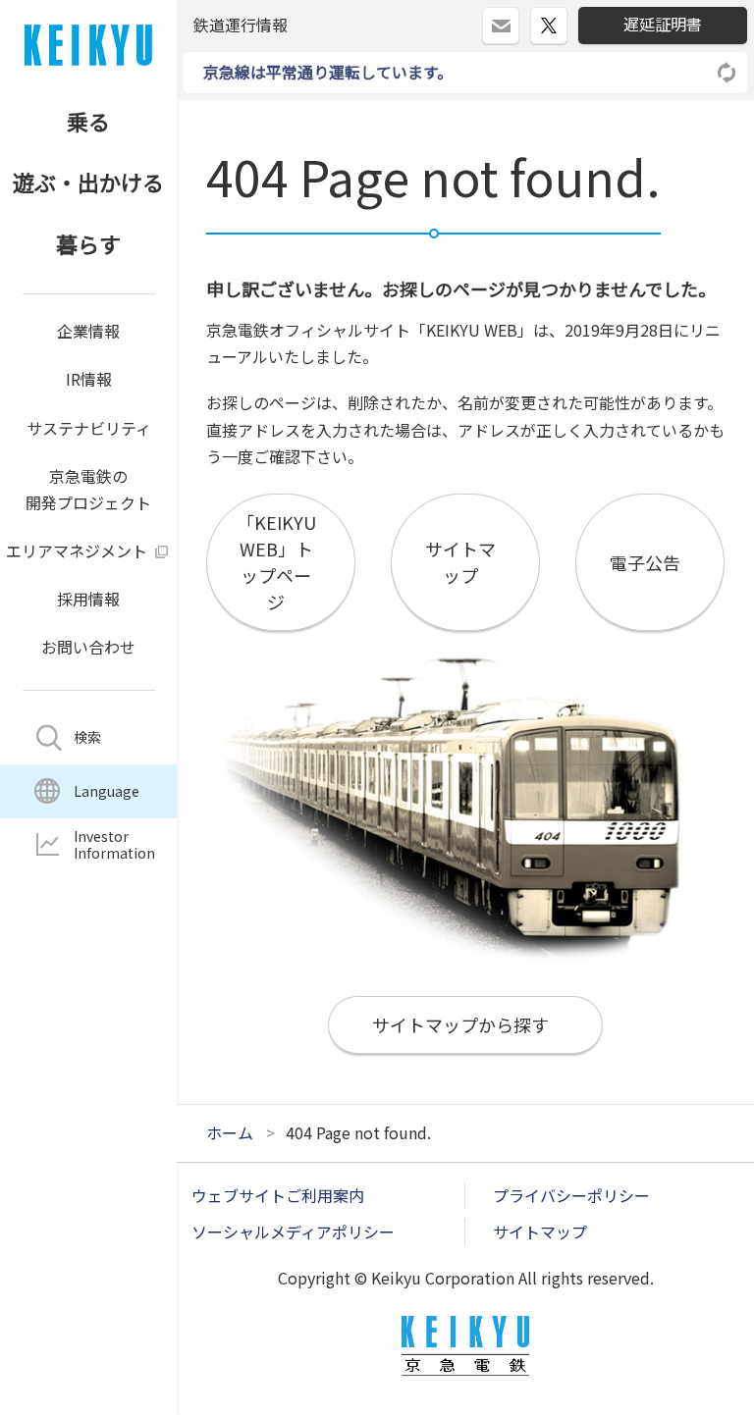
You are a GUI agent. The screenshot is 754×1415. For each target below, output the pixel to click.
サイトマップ (540, 1231)
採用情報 (88, 598)
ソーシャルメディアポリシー (293, 1231)
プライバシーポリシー (571, 1195)
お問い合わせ (88, 646)
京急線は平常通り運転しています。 (328, 71)
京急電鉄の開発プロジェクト (88, 489)
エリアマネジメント (76, 550)
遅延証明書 (662, 23)
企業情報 (88, 330)
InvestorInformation (114, 844)
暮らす (88, 243)
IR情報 (89, 379)
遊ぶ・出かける (88, 181)
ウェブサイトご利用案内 (277, 1195)
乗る (88, 120)
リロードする (727, 72)
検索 (87, 737)
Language (106, 791)
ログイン (518, 17)
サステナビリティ (89, 428)
